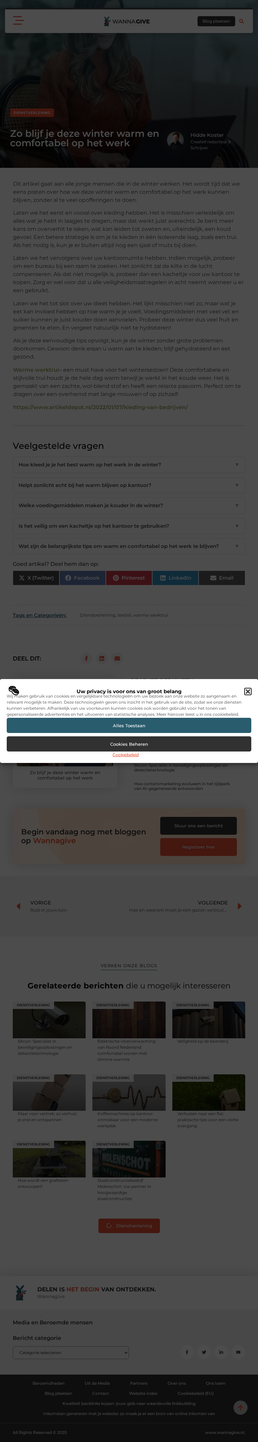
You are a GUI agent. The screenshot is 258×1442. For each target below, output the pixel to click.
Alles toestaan (129, 725)
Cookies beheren (129, 744)
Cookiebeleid (126, 754)
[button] (248, 691)
